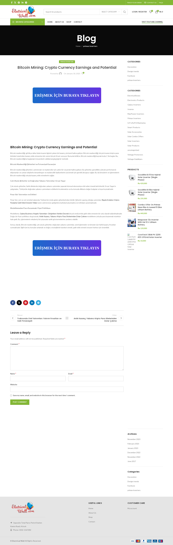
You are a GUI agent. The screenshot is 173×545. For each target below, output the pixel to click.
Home (78, 46)
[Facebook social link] (11, 2)
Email (71, 373)
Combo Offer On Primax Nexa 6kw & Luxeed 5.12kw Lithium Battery (150, 207)
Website (13, 384)
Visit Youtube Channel (152, 22)
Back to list (67, 318)
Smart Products (134, 127)
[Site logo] (25, 11)
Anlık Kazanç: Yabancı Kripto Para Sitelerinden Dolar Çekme (63, 216)
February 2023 (133, 444)
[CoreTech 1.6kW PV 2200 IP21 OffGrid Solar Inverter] (132, 329)
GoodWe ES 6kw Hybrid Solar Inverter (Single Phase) (148, 192)
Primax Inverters (134, 118)
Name (13, 373)
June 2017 (132, 461)
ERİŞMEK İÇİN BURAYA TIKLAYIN (67, 95)
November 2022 (134, 457)
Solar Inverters (133, 141)
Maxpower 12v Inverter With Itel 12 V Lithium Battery (148, 222)
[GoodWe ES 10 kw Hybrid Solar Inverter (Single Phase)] (132, 179)
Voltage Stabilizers (135, 159)
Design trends (133, 71)
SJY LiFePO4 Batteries (137, 123)
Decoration (132, 67)
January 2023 (133, 448)
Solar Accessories (135, 132)
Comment (14, 344)
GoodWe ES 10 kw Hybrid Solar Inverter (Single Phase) (149, 177)
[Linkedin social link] (22, 2)
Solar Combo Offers (135, 136)
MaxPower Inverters (136, 114)
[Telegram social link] (26, 2)
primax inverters (90, 46)
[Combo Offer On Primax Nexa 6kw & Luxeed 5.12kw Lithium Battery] (132, 209)
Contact (91, 522)
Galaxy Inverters (134, 105)
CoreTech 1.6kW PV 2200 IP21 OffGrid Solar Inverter (150, 236)
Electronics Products (136, 100)
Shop (90, 517)
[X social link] (15, 2)
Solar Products (133, 146)
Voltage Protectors (135, 155)
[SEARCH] (125, 12)
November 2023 (134, 439)
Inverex (131, 109)
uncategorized (133, 150)
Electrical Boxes (134, 96)
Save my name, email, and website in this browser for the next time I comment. (44, 395)
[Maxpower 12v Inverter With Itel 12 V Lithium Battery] (132, 224)
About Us (92, 513)
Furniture (131, 76)
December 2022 (134, 452)
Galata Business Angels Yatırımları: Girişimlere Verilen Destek (44, 213)
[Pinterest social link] (19, 2)
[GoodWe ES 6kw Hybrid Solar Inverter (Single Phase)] (132, 194)
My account (132, 508)
